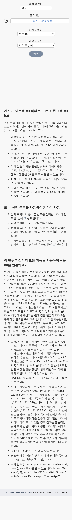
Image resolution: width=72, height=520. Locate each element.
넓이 (20, 218)
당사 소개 (9, 492)
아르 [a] (52, 231)
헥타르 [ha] (45, 244)
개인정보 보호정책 (24, 492)
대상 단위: (35, 41)
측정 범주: (35, 3)
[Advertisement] (36, 83)
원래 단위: (35, 29)
